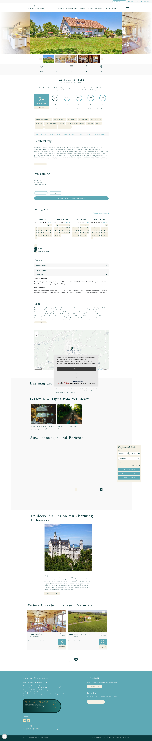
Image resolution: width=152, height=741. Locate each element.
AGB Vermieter (110, 737)
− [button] (36, 335)
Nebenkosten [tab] (72, 271)
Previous (40, 58)
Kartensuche (71, 8)
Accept (76, 369)
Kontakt (93, 737)
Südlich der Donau (66, 82)
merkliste (131, 1)
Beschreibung (41, 134)
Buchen (61, 8)
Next (102, 58)
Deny (76, 373)
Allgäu (74, 82)
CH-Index (112, 8)
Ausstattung (55, 134)
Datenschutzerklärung (122, 737)
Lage (88, 134)
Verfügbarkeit (69, 134)
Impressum (99, 737)
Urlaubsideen (101, 8)
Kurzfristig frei (86, 8)
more (76, 377)
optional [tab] (72, 274)
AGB (104, 737)
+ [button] (36, 333)
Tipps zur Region (100, 134)
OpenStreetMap (99, 369)
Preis (81, 134)
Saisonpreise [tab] (72, 265)
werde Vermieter (147, 1)
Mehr (40, 164)
